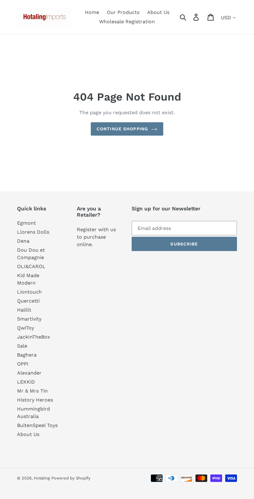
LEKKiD (26, 382)
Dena (23, 241)
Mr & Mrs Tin (32, 391)
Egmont (26, 223)
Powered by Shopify (70, 478)
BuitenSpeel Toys (37, 425)
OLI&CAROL (31, 266)
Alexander (29, 373)
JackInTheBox (33, 337)
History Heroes (35, 400)
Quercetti (28, 301)
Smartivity (29, 319)
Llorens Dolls (33, 232)
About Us (28, 434)
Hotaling (42, 478)
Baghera (27, 355)
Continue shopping (122, 128)
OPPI (22, 364)
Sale (22, 346)
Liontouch (29, 292)
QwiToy (25, 328)
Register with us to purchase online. (96, 237)
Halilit (24, 310)
